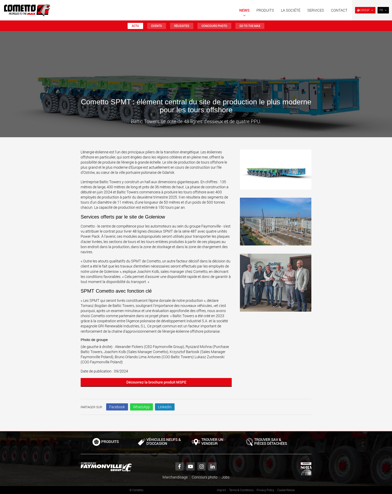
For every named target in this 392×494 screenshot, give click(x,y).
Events (156, 26)
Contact (339, 10)
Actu (135, 26)
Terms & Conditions (241, 490)
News (244, 10)
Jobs (225, 477)
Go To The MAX (249, 26)
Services (315, 10)
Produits (265, 10)
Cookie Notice (286, 490)
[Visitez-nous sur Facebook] (179, 466)
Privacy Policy (265, 490)
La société (290, 10)
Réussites (181, 26)
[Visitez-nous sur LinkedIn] (212, 466)
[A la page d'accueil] (27, 10)
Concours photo (214, 26)
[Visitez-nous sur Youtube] (190, 466)
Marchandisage (175, 477)
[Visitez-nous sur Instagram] (201, 466)
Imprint (221, 490)
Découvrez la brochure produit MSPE (156, 382)
